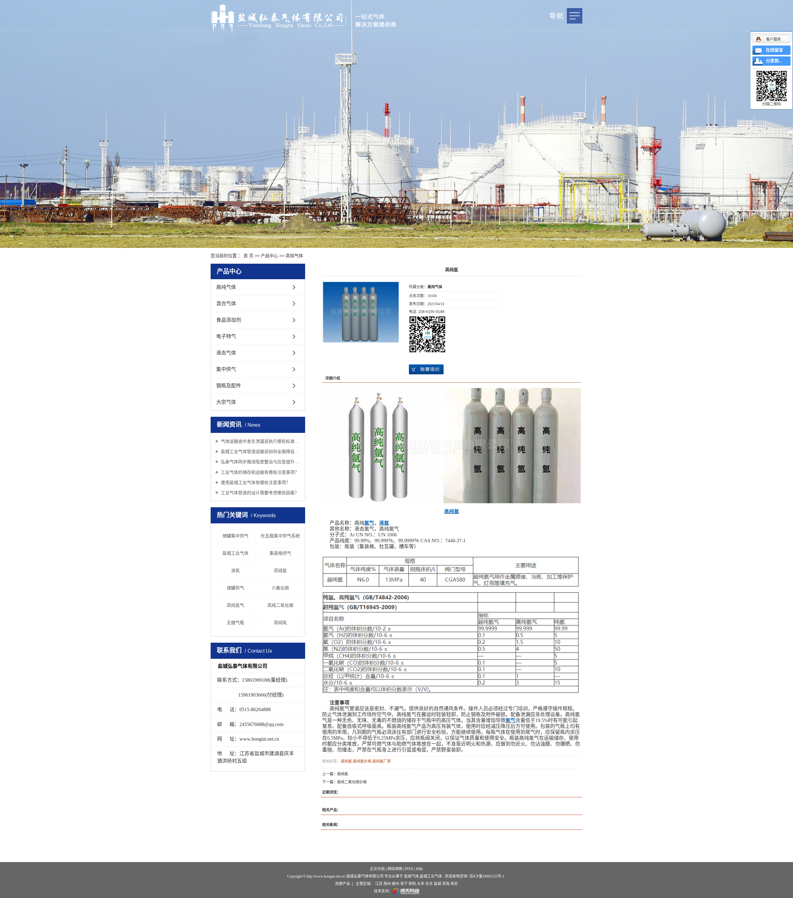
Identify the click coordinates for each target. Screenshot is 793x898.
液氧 (235, 570)
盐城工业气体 (235, 553)
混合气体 (226, 303)
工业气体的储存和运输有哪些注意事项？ (259, 472)
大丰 (420, 884)
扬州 (387, 884)
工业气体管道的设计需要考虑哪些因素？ (259, 492)
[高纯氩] (361, 312)
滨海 (445, 884)
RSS (409, 869)
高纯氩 (280, 570)
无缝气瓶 (235, 622)
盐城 (437, 884)
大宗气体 (226, 402)
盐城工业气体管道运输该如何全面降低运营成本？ (260, 451)
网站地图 (395, 869)
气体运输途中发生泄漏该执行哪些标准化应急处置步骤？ (260, 441)
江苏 (379, 884)
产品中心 (269, 255)
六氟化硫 (280, 587)
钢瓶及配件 (228, 385)
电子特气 (226, 336)
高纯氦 (342, 774)
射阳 (412, 884)
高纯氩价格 (362, 761)
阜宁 (404, 884)
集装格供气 (280, 553)
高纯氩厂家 (381, 761)
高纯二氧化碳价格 (352, 782)
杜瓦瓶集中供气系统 (280, 535)
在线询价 (426, 369)
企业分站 (377, 869)
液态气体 (226, 352)
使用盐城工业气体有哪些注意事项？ (255, 482)
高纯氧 (280, 622)
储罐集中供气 (235, 535)
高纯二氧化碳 (280, 605)
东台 (429, 884)
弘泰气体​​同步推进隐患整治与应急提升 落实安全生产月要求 (260, 461)
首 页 (248, 255)
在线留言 (774, 50)
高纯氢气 (235, 605)
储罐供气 (235, 587)
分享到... (774, 61)
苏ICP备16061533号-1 (486, 876)
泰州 (395, 884)
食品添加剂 (228, 320)
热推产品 (342, 884)
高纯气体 (294, 255)
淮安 (454, 884)
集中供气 (226, 369)
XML (419, 869)
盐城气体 (411, 876)
